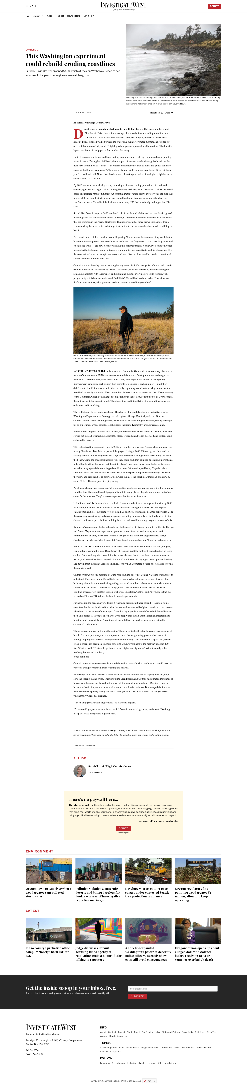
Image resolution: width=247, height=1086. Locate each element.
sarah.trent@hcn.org (90, 734)
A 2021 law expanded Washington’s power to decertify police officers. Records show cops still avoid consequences (148, 953)
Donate (214, 6)
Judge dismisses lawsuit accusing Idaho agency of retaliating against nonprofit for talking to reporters (98, 953)
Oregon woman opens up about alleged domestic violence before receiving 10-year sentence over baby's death (197, 953)
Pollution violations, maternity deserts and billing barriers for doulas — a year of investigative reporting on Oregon (97, 894)
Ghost (129, 1080)
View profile (95, 772)
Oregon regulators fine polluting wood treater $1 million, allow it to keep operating (193, 894)
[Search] (28, 16)
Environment (33, 50)
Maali (138, 1080)
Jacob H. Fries (149, 821)
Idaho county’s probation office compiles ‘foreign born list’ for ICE (48, 952)
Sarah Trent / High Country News (93, 122)
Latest (33, 911)
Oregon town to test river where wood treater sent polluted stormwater (48, 892)
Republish (155, 113)
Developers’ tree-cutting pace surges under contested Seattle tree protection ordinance (147, 892)
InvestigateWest (105, 1080)
